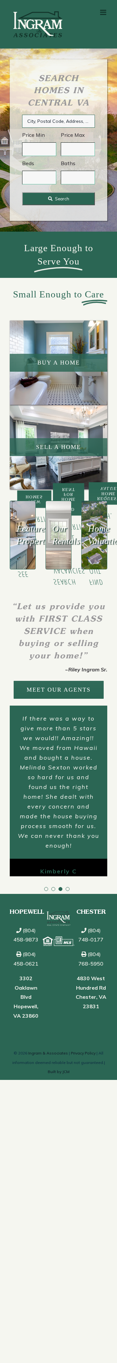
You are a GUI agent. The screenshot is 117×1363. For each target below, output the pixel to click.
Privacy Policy (83, 1050)
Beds (28, 163)
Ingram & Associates (48, 1050)
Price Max (73, 135)
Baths (68, 163)
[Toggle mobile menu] (103, 12)
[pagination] (46, 886)
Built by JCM (59, 1069)
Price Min (33, 135)
